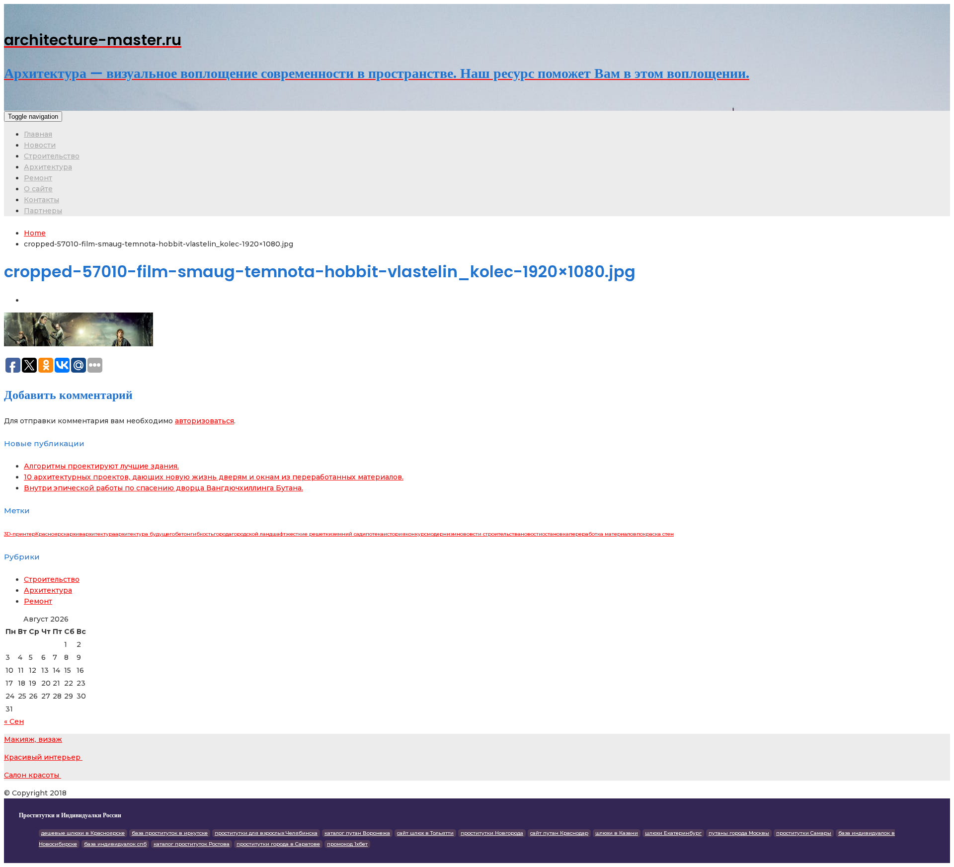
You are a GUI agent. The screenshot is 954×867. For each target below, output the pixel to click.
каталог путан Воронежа (357, 833)
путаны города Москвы (739, 833)
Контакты (41, 199)
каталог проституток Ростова (192, 844)
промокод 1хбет (347, 844)
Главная (38, 134)
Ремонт (38, 177)
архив (74, 534)
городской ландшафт (259, 534)
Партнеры (43, 210)
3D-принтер (19, 534)
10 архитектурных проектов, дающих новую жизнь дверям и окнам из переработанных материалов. (213, 477)
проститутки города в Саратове (278, 844)
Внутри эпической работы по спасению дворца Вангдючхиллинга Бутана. (163, 487)
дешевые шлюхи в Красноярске (83, 833)
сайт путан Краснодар (559, 833)
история (394, 534)
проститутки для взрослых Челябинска (266, 833)
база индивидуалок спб (115, 844)
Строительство (52, 156)
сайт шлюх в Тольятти (425, 833)
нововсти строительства (489, 534)
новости (531, 534)
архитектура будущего (145, 534)
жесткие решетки (309, 534)
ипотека (373, 534)
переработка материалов (602, 534)
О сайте (38, 188)
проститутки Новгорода (492, 833)
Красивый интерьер (43, 757)
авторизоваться (204, 420)
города (223, 534)
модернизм (442, 534)
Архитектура (48, 166)
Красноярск (51, 534)
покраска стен (655, 534)
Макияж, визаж (33, 739)
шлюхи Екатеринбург (673, 833)
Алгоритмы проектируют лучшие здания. (101, 466)
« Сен (14, 721)
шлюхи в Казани (616, 833)
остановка (555, 534)
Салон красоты (32, 775)
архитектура (98, 534)
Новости (40, 145)
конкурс (416, 534)
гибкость (202, 534)
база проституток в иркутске (170, 833)
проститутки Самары (803, 833)
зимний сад (347, 534)
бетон (182, 534)
